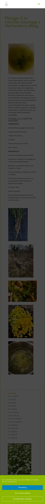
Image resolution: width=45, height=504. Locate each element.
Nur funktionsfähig (22, 493)
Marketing (22, 487)
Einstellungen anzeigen (22, 499)
